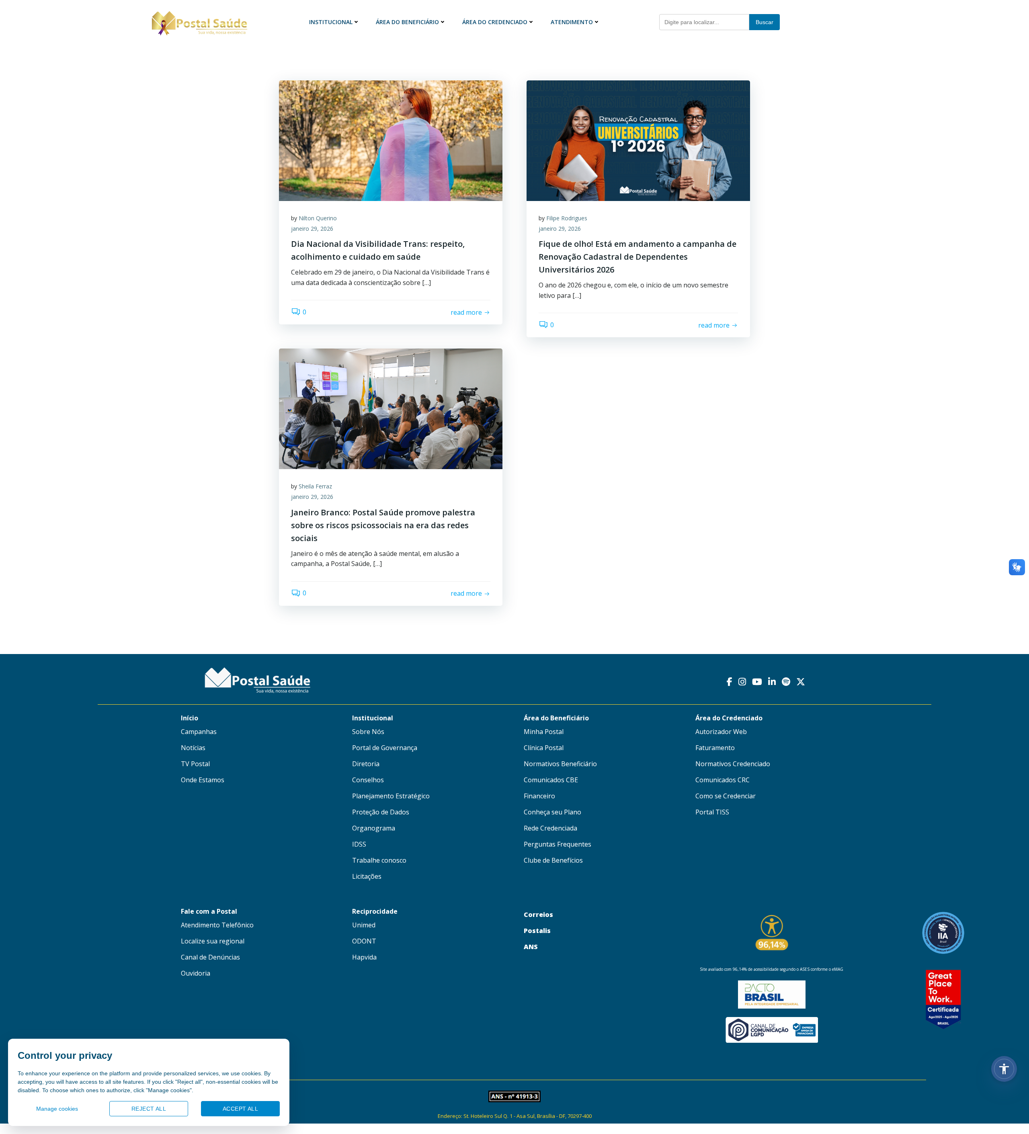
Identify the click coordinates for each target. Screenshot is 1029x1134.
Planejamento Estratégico (391, 796)
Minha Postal (544, 731)
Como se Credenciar (725, 796)
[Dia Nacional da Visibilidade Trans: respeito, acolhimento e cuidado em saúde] (390, 139)
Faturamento (715, 747)
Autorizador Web (721, 731)
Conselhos (368, 779)
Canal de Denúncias (210, 957)
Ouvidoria (195, 973)
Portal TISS (712, 812)
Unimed (363, 925)
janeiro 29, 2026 (312, 228)
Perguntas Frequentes (557, 844)
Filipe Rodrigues (566, 218)
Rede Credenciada (550, 828)
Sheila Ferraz (315, 486)
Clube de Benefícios (553, 860)
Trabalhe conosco (379, 860)
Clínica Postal (544, 747)
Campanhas (199, 731)
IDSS (359, 844)
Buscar (764, 22)
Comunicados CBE (551, 779)
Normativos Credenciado (732, 763)
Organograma (373, 828)
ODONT (364, 941)
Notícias (193, 747)
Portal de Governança (384, 747)
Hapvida (364, 957)
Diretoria (365, 763)
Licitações (366, 876)
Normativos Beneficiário (560, 763)
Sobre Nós (368, 731)
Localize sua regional (212, 941)
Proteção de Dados (380, 812)
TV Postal (195, 763)
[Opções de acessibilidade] (1004, 1069)
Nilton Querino (318, 218)
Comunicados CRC (722, 779)
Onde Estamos (202, 779)
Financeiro (539, 796)
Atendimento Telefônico (217, 925)
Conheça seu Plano (552, 812)
